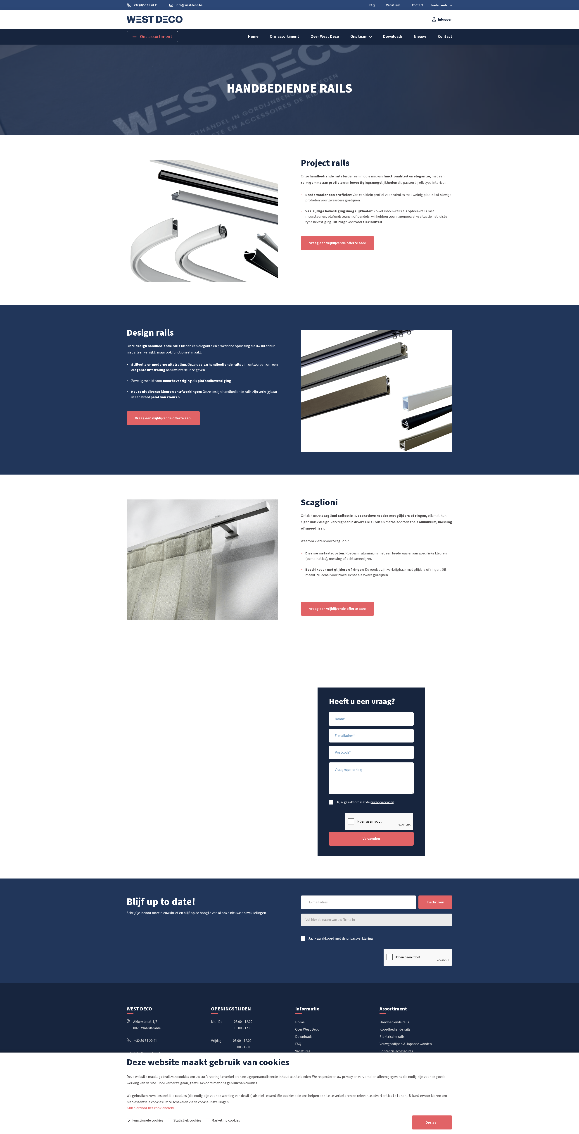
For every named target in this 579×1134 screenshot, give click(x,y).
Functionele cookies (147, 1120)
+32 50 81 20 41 (145, 1040)
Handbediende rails (394, 1022)
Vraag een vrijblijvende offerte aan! (337, 243)
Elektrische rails (392, 1036)
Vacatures (302, 1051)
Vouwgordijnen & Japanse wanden (406, 1043)
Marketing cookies (225, 1120)
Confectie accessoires (396, 1051)
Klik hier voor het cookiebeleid (150, 1107)
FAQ (298, 1043)
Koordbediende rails (395, 1029)
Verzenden (371, 838)
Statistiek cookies (187, 1120)
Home (300, 1022)
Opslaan (432, 1122)
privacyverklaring (382, 802)
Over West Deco (307, 1029)
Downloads (303, 1036)
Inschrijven (435, 902)
